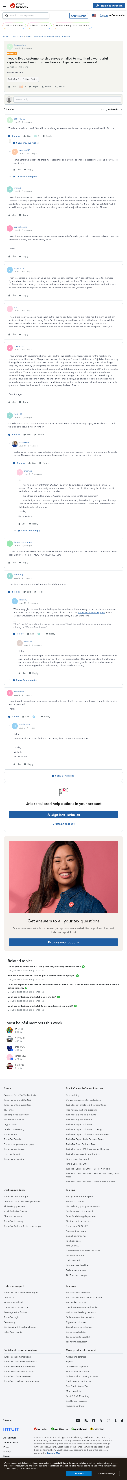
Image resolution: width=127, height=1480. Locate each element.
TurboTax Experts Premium (79, 1119)
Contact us (9, 1297)
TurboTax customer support (91, 612)
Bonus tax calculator (76, 1332)
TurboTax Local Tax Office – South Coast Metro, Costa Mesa (92, 1175)
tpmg (16, 307)
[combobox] (25, 15)
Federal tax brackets (76, 1270)
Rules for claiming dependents (81, 1216)
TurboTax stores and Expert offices (83, 1154)
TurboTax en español (14, 1159)
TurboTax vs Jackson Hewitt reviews (21, 1381)
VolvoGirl (20, 1037)
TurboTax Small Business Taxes (81, 1144)
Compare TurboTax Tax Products (20, 1095)
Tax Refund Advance (14, 1119)
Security (7, 1456)
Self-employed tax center (16, 1114)
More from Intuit (74, 1391)
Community (9, 1322)
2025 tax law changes (76, 1275)
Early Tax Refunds (12, 1154)
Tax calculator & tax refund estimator (84, 1297)
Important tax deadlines (77, 1265)
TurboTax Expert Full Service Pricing (84, 1129)
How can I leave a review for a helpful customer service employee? (41, 975)
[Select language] (94, 15)
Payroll (69, 1361)
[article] (63, 128)
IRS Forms (8, 1110)
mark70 (17, 188)
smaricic (28, 471)
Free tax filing (72, 1095)
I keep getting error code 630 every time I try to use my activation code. (44, 966)
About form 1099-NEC (77, 1226)
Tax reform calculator (76, 1341)
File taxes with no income (78, 1221)
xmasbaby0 (20, 1056)
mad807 (28, 641)
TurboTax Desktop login (16, 1196)
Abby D (18, 414)
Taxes (28, 36)
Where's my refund (13, 1302)
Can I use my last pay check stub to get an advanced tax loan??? (40, 1006)
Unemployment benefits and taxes (83, 1250)
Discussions (17, 36)
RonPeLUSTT (20, 691)
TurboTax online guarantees (17, 1105)
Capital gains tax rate (76, 1236)
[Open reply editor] (63, 99)
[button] (78, 15)
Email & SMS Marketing (77, 1396)
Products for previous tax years (19, 1144)
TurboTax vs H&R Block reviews (19, 1366)
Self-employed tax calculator (80, 1317)
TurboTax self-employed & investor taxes (86, 1105)
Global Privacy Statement (66, 1463)
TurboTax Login (11, 1317)
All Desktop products (14, 1206)
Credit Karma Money (14, 1129)
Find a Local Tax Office (77, 1164)
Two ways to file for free (15, 1312)
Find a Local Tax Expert (77, 1159)
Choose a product (39, 25)
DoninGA (20, 1047)
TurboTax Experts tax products (81, 1114)
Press (6, 1447)
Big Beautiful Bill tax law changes (20, 1327)
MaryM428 (24, 442)
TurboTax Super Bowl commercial (20, 1361)
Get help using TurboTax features (72, 25)
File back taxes (73, 1241)
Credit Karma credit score (78, 1381)
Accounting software (76, 1357)
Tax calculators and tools (78, 1292)
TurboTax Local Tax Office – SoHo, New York (88, 1168)
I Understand (78, 1473)
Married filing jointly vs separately (83, 1206)
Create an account (63, 823)
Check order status (13, 1216)
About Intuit (9, 1437)
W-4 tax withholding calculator (81, 1312)
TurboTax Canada (12, 1139)
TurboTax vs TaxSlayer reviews (18, 1371)
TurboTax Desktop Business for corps (22, 1226)
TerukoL (23, 599)
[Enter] (5, 15)
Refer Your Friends (13, 1332)
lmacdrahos (20, 45)
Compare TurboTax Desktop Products (22, 1201)
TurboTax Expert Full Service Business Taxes (87, 1134)
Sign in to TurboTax (65, 815)
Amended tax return (76, 1231)
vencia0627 (24, 150)
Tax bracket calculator (76, 1302)
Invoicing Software (75, 1406)
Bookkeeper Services (76, 1401)
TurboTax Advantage (14, 1221)
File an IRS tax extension (16, 1307)
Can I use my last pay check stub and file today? (32, 997)
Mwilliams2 (24, 724)
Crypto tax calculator (76, 1322)
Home (5, 36)
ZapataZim (19, 268)
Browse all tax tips (75, 1201)
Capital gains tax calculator (79, 1327)
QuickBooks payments (77, 1366)
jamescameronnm (23, 542)
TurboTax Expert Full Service (80, 1124)
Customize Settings (107, 1473)
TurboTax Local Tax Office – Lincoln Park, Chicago (91, 1181)
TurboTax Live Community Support (21, 1292)
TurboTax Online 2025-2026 (17, 1100)
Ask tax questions (14, 25)
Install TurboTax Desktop (16, 1211)
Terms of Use (53, 1453)
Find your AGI (73, 1245)
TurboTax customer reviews (17, 1357)
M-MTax (19, 1028)
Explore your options (63, 942)
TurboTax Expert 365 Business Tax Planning (87, 1149)
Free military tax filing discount (81, 1110)
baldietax (19, 1065)
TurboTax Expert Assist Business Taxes (84, 1139)
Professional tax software (78, 1371)
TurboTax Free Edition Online (22, 79)
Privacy (7, 1451)
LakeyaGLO (19, 118)
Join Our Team (10, 1442)
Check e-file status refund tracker (82, 1307)
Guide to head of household (80, 1211)
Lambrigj (18, 574)
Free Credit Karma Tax (77, 1386)
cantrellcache (20, 227)
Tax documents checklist (78, 1337)
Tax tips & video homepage (79, 1196)
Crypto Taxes (10, 1124)
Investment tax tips (75, 1255)
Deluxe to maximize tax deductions (83, 1100)
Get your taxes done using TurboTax (52, 36)
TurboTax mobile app (14, 1149)
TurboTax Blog (11, 1134)
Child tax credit (73, 1260)
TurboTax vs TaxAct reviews (17, 1376)
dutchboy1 (19, 346)
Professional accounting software (82, 1376)
